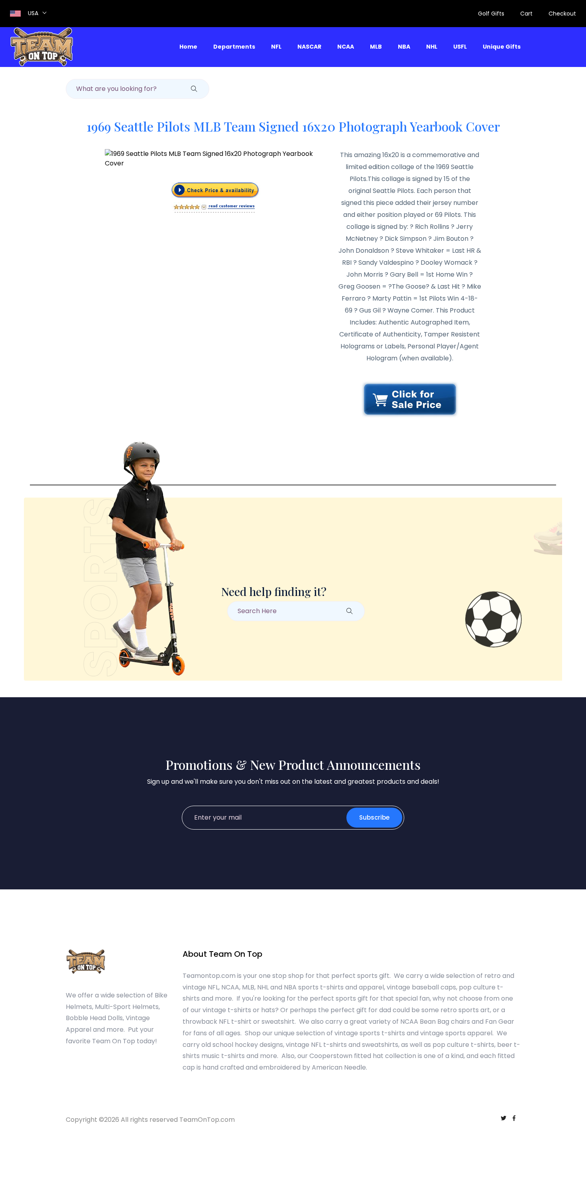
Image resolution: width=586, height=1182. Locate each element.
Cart (526, 14)
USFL (460, 47)
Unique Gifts (502, 47)
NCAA (345, 47)
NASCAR (309, 47)
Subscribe (374, 817)
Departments (234, 47)
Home (188, 47)
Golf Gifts (491, 14)
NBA (404, 47)
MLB (376, 47)
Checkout (562, 14)
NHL (431, 47)
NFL (276, 47)
